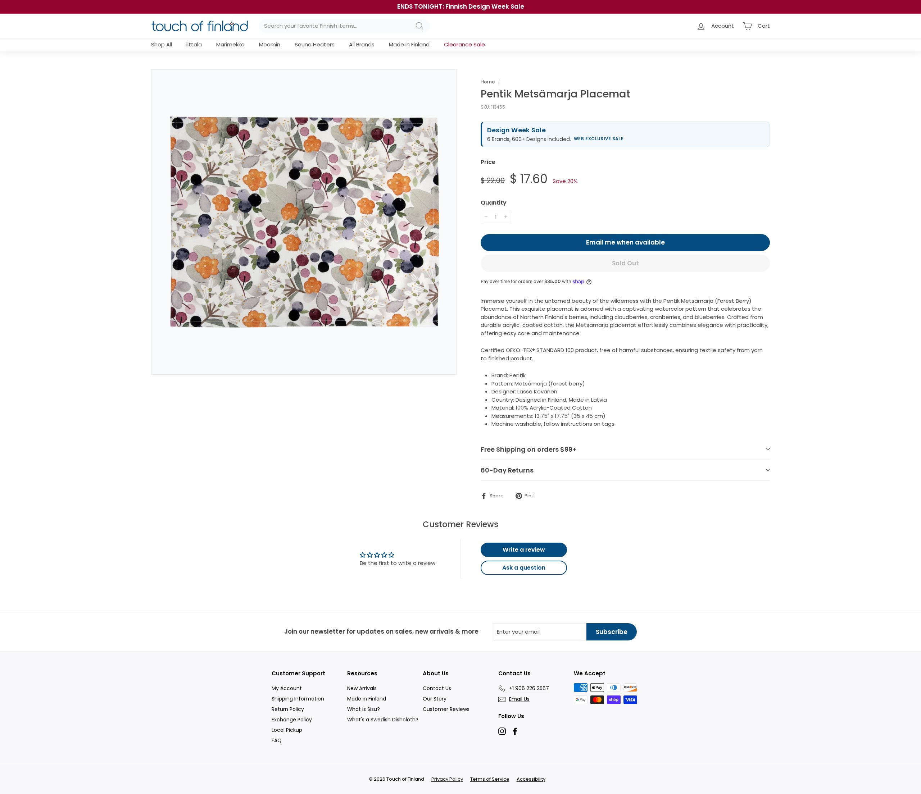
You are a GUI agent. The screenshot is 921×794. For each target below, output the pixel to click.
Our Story (434, 698)
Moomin (269, 44)
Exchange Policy (292, 719)
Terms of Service (489, 779)
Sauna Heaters (315, 44)
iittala (194, 44)
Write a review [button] (524, 550)
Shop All (161, 44)
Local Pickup (287, 730)
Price (488, 162)
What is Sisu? (363, 709)
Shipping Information (298, 698)
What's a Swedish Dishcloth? (382, 719)
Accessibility (531, 779)
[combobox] (344, 26)
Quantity (494, 202)
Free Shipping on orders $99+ (528, 449)
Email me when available (625, 242)
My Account (287, 688)
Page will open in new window (502, 731)
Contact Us (437, 688)
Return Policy (288, 709)
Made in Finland (409, 44)
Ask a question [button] (523, 567)
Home (488, 82)
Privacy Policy (447, 779)
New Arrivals (362, 688)
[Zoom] (303, 222)
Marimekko (230, 44)
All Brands (362, 44)
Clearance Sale (464, 44)
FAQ (277, 740)
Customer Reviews (446, 709)
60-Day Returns (507, 470)
